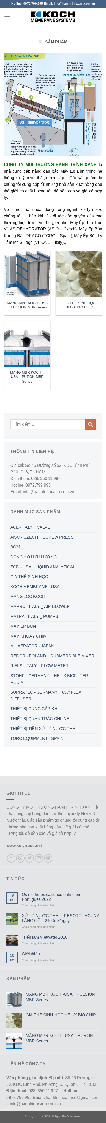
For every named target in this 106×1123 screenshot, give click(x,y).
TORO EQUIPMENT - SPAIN (37, 738)
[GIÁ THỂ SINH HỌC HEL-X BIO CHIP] (79, 274)
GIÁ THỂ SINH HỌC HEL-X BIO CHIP (79, 305)
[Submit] (90, 424)
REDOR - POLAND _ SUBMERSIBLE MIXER (52, 656)
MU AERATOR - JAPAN (32, 646)
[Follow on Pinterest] (48, 858)
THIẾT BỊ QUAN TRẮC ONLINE (39, 719)
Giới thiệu (31, 954)
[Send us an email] (39, 858)
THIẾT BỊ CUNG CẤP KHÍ (34, 708)
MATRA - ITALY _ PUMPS (34, 616)
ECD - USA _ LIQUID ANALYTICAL (42, 567)
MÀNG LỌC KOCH (27, 596)
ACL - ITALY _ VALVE (30, 527)
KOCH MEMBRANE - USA (35, 587)
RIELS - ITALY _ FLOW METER (39, 666)
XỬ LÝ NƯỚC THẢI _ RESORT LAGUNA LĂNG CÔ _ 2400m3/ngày (60, 918)
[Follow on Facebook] (11, 858)
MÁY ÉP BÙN (23, 626)
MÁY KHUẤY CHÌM (28, 636)
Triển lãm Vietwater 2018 (44, 937)
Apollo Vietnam (68, 1116)
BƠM (15, 547)
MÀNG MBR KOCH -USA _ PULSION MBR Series (27, 305)
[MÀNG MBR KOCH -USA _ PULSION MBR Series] (27, 274)
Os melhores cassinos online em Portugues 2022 (51, 897)
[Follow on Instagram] (20, 858)
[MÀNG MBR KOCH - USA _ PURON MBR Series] (27, 344)
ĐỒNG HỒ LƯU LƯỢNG (33, 557)
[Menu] (7, 16)
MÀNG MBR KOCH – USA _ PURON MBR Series (27, 377)
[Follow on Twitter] (29, 858)
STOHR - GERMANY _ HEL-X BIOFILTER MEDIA (49, 679)
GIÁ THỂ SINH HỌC (29, 577)
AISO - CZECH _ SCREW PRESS (42, 537)
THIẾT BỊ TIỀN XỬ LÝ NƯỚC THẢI (43, 729)
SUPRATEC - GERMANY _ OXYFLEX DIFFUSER (45, 695)
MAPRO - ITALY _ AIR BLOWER (40, 606)
